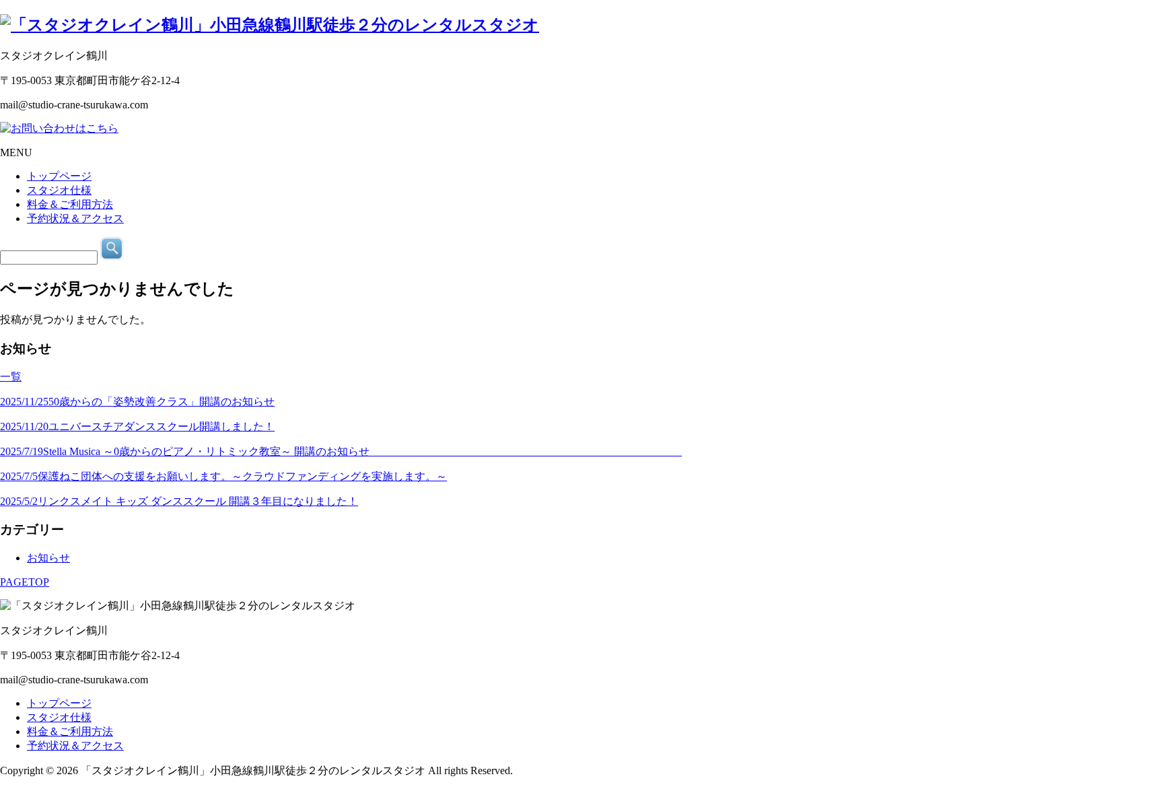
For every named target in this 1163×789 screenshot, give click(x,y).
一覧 (11, 376)
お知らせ (48, 557)
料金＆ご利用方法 (70, 731)
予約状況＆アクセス (75, 745)
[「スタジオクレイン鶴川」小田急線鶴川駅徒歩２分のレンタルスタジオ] (269, 25)
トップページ (59, 703)
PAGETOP (24, 582)
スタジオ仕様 (59, 717)
